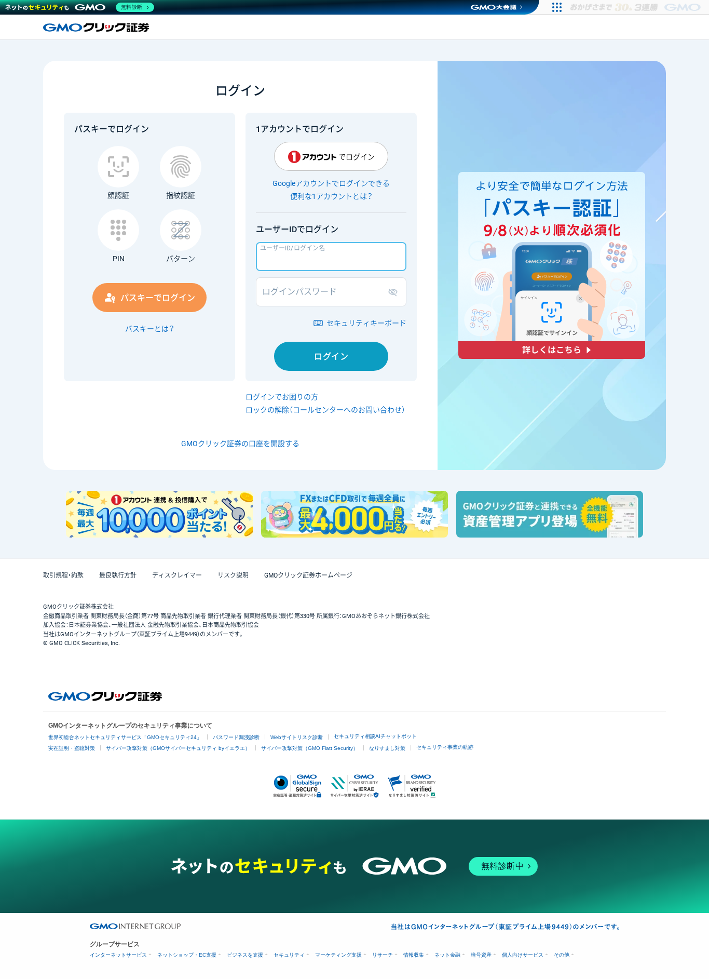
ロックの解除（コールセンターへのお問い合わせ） (325, 410)
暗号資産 (481, 955)
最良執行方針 (118, 575)
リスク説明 (233, 575)
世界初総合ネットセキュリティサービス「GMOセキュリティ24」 (125, 737)
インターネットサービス (118, 955)
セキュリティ (289, 955)
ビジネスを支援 (245, 955)
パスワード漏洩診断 (236, 737)
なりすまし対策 (387, 748)
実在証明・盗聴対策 (71, 748)
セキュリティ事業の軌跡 (444, 747)
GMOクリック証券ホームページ (308, 575)
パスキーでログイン (157, 298)
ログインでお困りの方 (282, 397)
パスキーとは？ (149, 329)
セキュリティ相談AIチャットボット (375, 736)
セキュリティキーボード (366, 323)
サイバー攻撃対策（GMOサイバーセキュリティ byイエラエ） (178, 748)
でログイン (356, 157)
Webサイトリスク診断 (296, 737)
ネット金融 (447, 955)
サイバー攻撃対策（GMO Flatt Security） (309, 748)
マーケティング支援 (338, 955)
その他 (561, 955)
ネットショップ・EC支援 (186, 955)
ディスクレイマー (177, 575)
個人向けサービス (522, 955)
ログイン (331, 356)
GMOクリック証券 (97, 27)
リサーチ (382, 955)
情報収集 (413, 955)
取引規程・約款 (63, 575)
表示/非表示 (395, 291)
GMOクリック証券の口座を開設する (240, 443)
